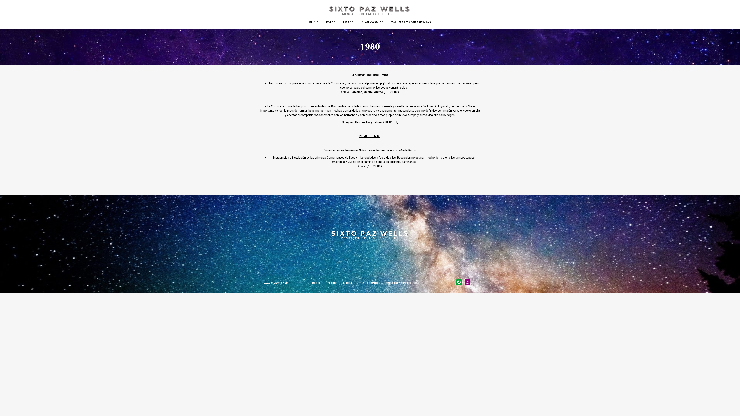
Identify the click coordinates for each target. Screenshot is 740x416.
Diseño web (281, 282)
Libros (348, 22)
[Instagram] (467, 282)
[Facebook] (459, 282)
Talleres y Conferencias (411, 22)
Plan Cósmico (372, 22)
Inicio (314, 22)
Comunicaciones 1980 (371, 75)
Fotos (331, 22)
